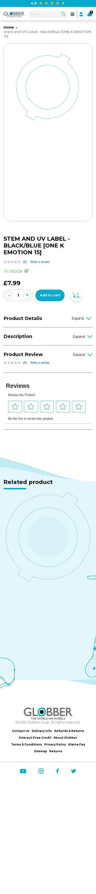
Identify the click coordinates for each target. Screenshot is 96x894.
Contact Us (20, 731)
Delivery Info (42, 731)
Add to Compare (76, 295)
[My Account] (81, 14)
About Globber (65, 737)
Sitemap (40, 751)
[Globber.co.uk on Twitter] (73, 771)
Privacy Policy (55, 744)
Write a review (39, 262)
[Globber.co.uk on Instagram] (41, 771)
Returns (55, 751)
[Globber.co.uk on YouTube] (23, 771)
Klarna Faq (76, 744)
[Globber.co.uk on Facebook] (57, 771)
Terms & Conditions (26, 744)
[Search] (63, 14)
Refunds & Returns (69, 731)
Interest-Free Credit (35, 737)
